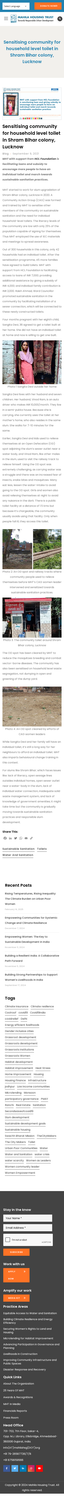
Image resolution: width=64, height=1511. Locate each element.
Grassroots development (21, 1043)
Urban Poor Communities (21, 1148)
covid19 (23, 1012)
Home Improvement (18, 1074)
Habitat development (19, 1062)
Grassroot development (20, 1037)
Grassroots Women (17, 1056)
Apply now (11, 1275)
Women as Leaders (38, 1160)
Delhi (24, 1019)
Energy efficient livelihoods (22, 1025)
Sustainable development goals (25, 1123)
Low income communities (33, 1086)
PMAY (44, 1099)
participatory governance (22, 1099)
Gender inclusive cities (19, 1031)
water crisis (42, 1154)
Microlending (13, 1093)
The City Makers (15, 1142)
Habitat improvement (19, 1068)
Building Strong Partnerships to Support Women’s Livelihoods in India (31, 977)
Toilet (31, 1142)
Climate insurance (16, 1006)
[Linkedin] (23, 1468)
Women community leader (22, 1167)
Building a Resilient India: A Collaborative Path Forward (32, 958)
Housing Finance (15, 1080)
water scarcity (14, 1160)
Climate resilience (42, 1006)
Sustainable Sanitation (18, 849)
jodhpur (10, 1086)
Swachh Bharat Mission (19, 1136)
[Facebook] (6, 1468)
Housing (39, 1074)
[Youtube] (39, 1468)
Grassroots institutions (19, 1049)
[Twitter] (14, 1468)
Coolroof (10, 1012)
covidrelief (11, 1019)
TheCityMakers (46, 1136)
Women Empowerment (20, 1173)
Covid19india (37, 1012)
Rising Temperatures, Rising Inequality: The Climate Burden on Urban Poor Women (30, 899)
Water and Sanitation (17, 855)
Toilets (42, 849)
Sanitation (39, 1105)
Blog (5, 154)
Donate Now (48, 6)
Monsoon (30, 1093)
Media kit (14, 1298)
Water (44, 1148)
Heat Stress (42, 1068)
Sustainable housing (17, 1130)
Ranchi (9, 1105)
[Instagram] (31, 1468)
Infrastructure (37, 1080)
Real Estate (23, 1105)
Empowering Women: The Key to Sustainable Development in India (27, 939)
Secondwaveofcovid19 (19, 1111)
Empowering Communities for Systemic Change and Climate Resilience (31, 920)
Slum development (17, 1117)
